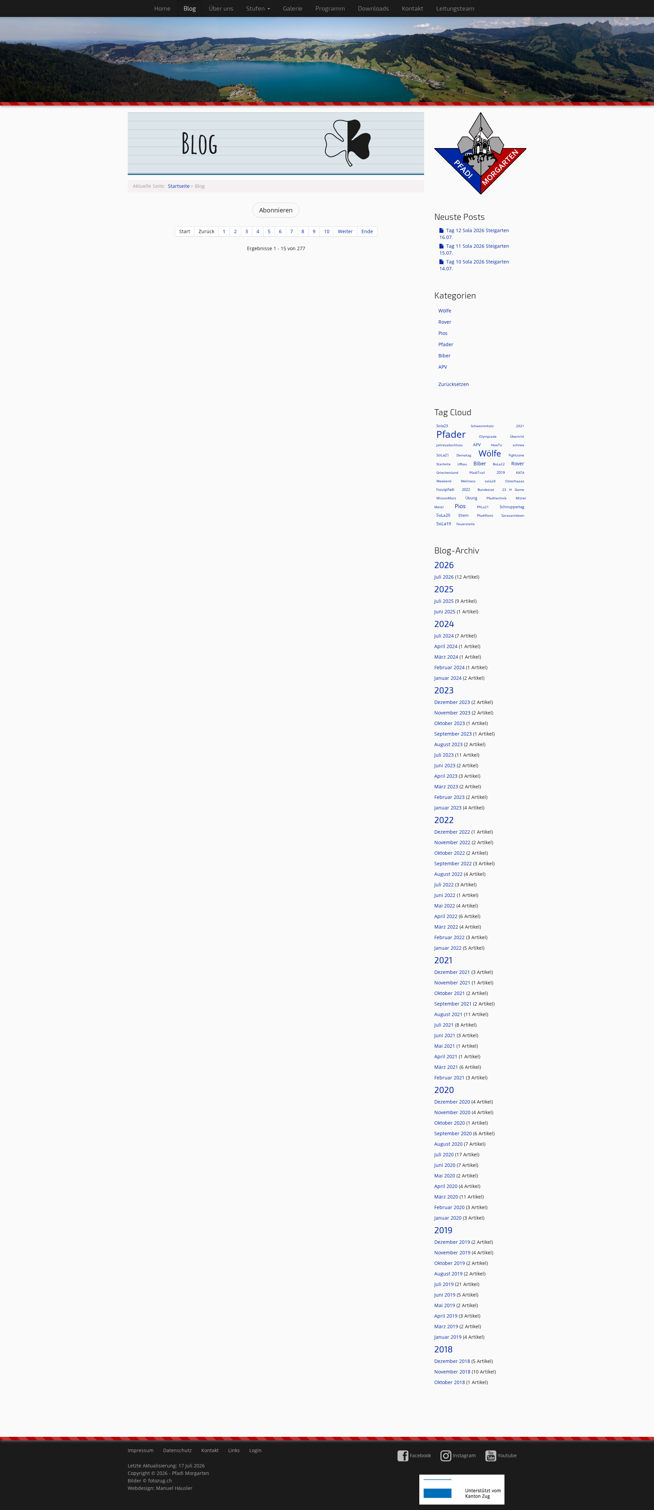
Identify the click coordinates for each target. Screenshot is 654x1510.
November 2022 (453, 842)
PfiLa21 (483, 506)
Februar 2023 (450, 797)
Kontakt (412, 8)
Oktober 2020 (450, 1123)
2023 (444, 690)
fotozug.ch (160, 1480)
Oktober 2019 (450, 1263)
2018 (443, 1349)
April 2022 (446, 916)
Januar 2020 (448, 1218)
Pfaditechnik (496, 498)
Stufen (255, 8)
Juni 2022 (445, 895)
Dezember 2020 (452, 1101)
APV (442, 367)
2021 (520, 425)
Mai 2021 (445, 1046)
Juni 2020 (445, 1165)
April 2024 (446, 646)
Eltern (463, 515)
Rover (444, 322)
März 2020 (447, 1196)
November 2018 (453, 1371)
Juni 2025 (445, 611)
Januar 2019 (448, 1337)
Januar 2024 (448, 678)
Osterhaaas (514, 481)
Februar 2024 (450, 667)
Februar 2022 (450, 937)
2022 (466, 489)
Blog (190, 8)
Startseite (179, 186)
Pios (443, 333)
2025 (443, 589)
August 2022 (449, 874)
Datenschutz (177, 1450)
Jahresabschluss (449, 445)
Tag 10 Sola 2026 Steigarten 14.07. (474, 265)
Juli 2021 (444, 1025)
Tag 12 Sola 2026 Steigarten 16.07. (474, 233)
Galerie (292, 8)
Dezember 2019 (452, 1242)
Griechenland (447, 472)
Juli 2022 (444, 884)
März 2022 (447, 926)
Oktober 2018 (450, 1382)
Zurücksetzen (453, 384)
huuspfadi (445, 489)
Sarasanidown (512, 515)
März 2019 (447, 1326)
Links (234, 1450)
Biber (444, 355)
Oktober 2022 (450, 853)
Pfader (445, 344)
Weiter (345, 231)
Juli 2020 (444, 1154)
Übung (471, 497)
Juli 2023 (444, 755)
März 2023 (447, 786)
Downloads (373, 8)
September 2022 (453, 863)
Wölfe (444, 310)
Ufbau (462, 464)
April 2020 (446, 1186)
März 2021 (447, 1067)
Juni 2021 (445, 1035)
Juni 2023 (445, 765)
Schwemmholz (491, 425)
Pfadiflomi (485, 515)
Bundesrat (486, 489)
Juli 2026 (444, 577)
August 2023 (449, 744)
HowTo (496, 445)
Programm (330, 8)
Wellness (468, 481)
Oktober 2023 (450, 723)
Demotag (463, 455)
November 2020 (453, 1112)
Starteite (443, 464)
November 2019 (453, 1252)
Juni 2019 (445, 1294)
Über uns (221, 8)
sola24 (490, 481)
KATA (520, 472)
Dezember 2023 (452, 702)
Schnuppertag (512, 506)
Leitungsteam (455, 8)
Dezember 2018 (452, 1361)
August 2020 (449, 1144)
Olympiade (488, 436)
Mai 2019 (445, 1305)
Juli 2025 (444, 601)
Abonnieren (276, 210)
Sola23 (442, 425)
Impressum (141, 1450)
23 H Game (513, 489)
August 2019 (449, 1273)
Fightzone (516, 455)
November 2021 (453, 982)
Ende (367, 231)
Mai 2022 (445, 905)
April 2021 (446, 1056)
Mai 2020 (445, 1175)
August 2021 (449, 1014)
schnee (518, 445)
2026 (444, 565)
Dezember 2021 (452, 972)
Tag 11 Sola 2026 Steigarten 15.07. (474, 249)
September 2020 (453, 1133)
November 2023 (453, 712)
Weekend (443, 481)
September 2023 (453, 733)
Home (162, 8)
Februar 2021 (450, 1077)
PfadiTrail (477, 472)
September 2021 (453, 1003)
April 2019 (446, 1316)
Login (255, 1450)
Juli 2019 (444, 1284)
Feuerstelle (465, 523)
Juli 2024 (444, 635)
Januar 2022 (448, 948)
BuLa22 (499, 464)
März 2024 (447, 657)
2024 (444, 624)
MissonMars (446, 498)
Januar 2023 (448, 807)
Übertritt (517, 436)
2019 (501, 472)
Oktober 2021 (450, 993)
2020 (444, 1090)
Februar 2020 (450, 1207)
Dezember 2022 (452, 832)
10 (326, 231)
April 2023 (446, 776)
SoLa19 (443, 523)
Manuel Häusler (174, 1488)
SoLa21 (442, 454)
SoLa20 (443, 515)
